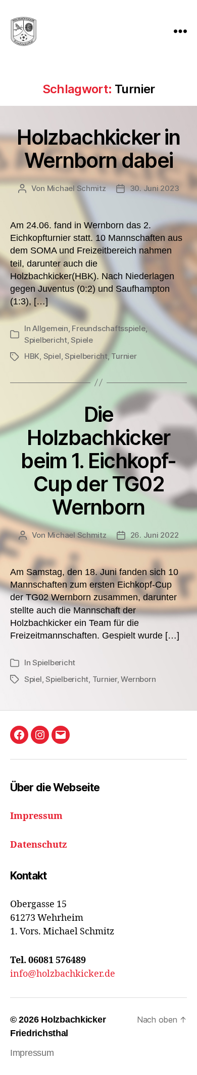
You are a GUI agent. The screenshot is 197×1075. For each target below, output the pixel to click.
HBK (31, 356)
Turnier (123, 356)
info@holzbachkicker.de (62, 974)
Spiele (81, 340)
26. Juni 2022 (154, 535)
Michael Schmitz (76, 188)
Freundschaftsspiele (108, 328)
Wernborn (138, 679)
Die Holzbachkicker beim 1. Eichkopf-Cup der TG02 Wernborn (98, 461)
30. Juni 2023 (154, 188)
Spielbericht (45, 340)
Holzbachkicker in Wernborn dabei (98, 149)
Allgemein (50, 328)
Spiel (52, 356)
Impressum (32, 1053)
